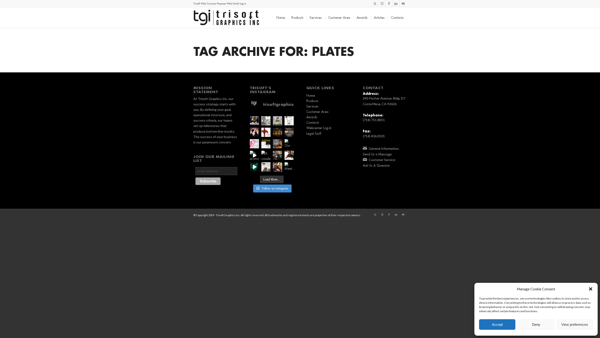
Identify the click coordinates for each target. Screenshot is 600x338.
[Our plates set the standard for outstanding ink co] (265, 143)
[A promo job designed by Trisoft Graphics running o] (254, 155)
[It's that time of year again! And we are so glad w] (254, 120)
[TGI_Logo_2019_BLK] (226, 17)
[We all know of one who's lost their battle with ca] (254, 143)
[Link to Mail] (403, 3)
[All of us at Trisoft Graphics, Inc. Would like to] (277, 143)
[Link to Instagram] (382, 3)
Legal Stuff (313, 133)
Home (310, 95)
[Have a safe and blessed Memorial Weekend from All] (265, 166)
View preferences (574, 324)
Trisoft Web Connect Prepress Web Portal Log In (219, 3)
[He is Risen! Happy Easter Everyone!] (265, 132)
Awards (311, 117)
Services (312, 106)
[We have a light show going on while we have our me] (254, 166)
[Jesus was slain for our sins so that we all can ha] (277, 132)
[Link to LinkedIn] (396, 3)
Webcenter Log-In (318, 128)
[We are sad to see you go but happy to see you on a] (289, 155)
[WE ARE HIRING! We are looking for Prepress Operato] (277, 120)
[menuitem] (280, 17)
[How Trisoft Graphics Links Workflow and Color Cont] (265, 120)
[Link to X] (374, 3)
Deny (536, 324)
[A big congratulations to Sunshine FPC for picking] (289, 120)
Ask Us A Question (376, 165)
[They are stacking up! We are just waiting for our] (254, 132)
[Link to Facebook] (389, 3)
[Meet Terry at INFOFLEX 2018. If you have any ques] (289, 166)
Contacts (312, 122)
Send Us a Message (377, 154)
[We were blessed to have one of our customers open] (277, 155)
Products (312, 101)
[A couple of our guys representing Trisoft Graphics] (265, 155)
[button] (590, 289)
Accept (497, 324)
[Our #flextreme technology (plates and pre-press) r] (289, 143)
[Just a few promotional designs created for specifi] (277, 166)
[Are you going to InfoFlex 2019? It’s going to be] (289, 132)
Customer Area (317, 111)
